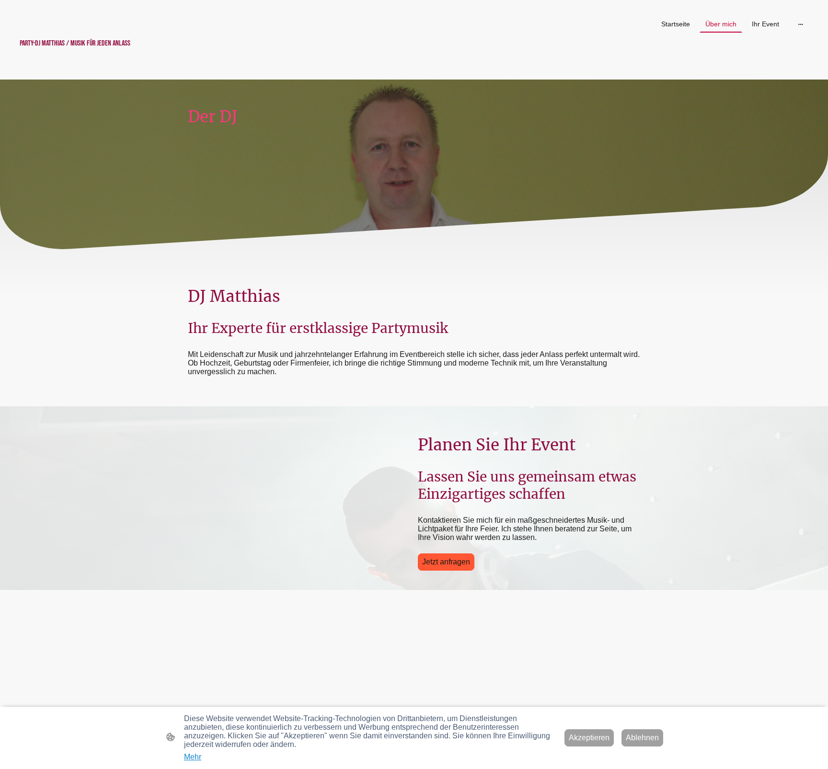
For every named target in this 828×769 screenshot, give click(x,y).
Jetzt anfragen (446, 562)
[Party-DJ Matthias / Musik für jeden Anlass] (75, 60)
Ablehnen (642, 738)
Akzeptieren (589, 738)
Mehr (192, 757)
